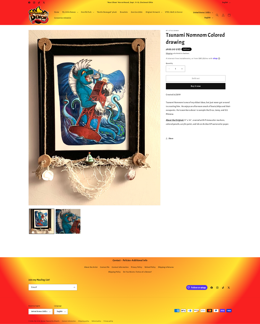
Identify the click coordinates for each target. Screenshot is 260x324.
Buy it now (196, 86)
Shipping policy (83, 321)
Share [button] (171, 138)
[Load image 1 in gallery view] (41, 221)
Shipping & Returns (166, 267)
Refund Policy (150, 267)
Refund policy (96, 321)
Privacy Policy (136, 267)
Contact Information (120, 267)
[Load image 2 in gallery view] (68, 221)
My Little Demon (40, 321)
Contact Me (104, 267)
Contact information (69, 321)
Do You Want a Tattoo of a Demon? (137, 272)
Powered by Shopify (52, 321)
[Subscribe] (74, 287)
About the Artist (91, 267)
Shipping (169, 53)
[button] (70, 12)
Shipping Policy (114, 272)
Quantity (169, 63)
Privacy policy (108, 321)
